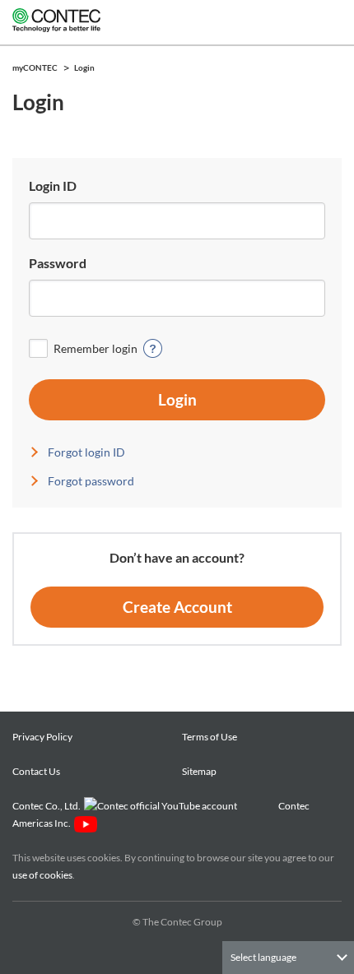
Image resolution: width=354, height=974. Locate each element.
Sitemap (199, 771)
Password (57, 263)
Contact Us (36, 771)
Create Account (177, 606)
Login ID (53, 185)
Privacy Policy (42, 736)
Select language (263, 957)
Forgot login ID (86, 452)
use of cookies (42, 875)
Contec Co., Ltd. (48, 806)
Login (177, 399)
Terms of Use (209, 736)
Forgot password (91, 481)
